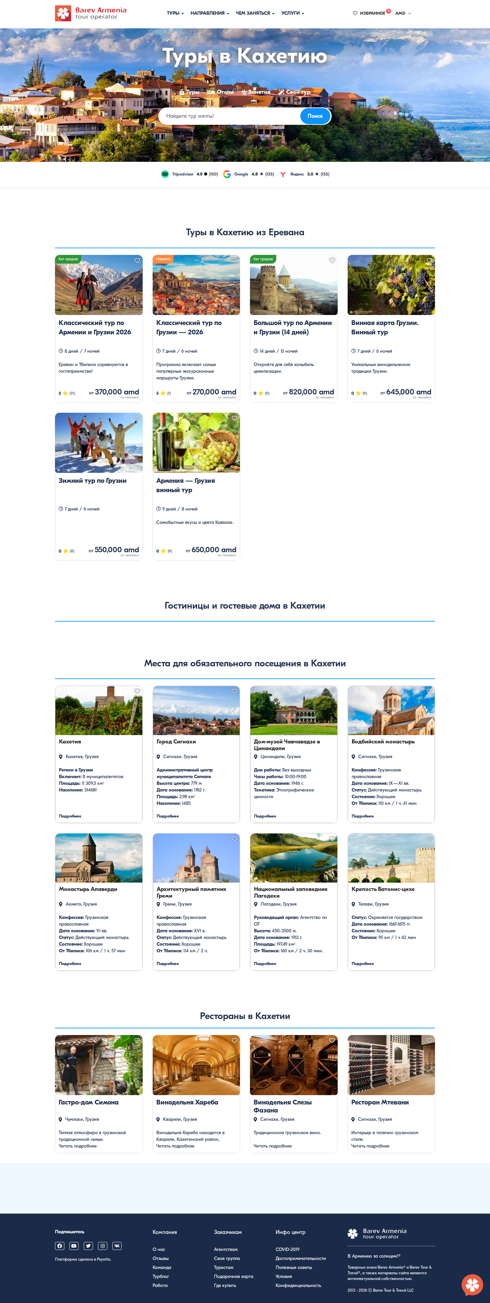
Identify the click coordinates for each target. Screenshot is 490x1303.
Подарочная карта (233, 1276)
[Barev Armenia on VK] (117, 1246)
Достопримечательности (301, 1258)
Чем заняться (253, 13)
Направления (208, 13)
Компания (165, 1232)
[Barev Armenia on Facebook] (59, 1246)
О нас (159, 1249)
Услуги (291, 13)
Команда (162, 1267)
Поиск (315, 116)
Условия (284, 1276)
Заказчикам (228, 1232)
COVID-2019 (287, 1249)
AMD (400, 13)
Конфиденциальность (298, 1285)
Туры (174, 13)
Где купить (225, 1285)
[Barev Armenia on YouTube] (74, 1246)
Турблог (161, 1276)
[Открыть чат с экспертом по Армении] (472, 1285)
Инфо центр (290, 1232)
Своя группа (227, 1258)
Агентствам (226, 1249)
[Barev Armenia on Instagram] (102, 1246)
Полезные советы (294, 1267)
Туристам (223, 1267)
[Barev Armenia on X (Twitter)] (88, 1246)
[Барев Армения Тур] (90, 13)
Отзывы (161, 1258)
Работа (160, 1285)
